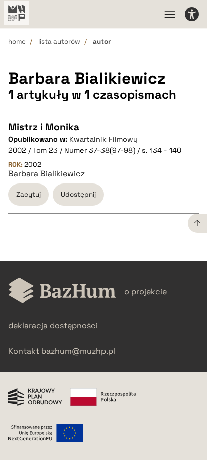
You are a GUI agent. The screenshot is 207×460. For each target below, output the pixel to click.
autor (102, 41)
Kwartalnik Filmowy (103, 139)
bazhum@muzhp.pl (78, 351)
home (17, 41)
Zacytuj (28, 194)
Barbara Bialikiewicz (46, 173)
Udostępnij (78, 194)
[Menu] (170, 14)
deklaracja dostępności (53, 325)
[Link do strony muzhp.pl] (16, 14)
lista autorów (59, 41)
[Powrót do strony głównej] (62, 291)
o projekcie (145, 291)
